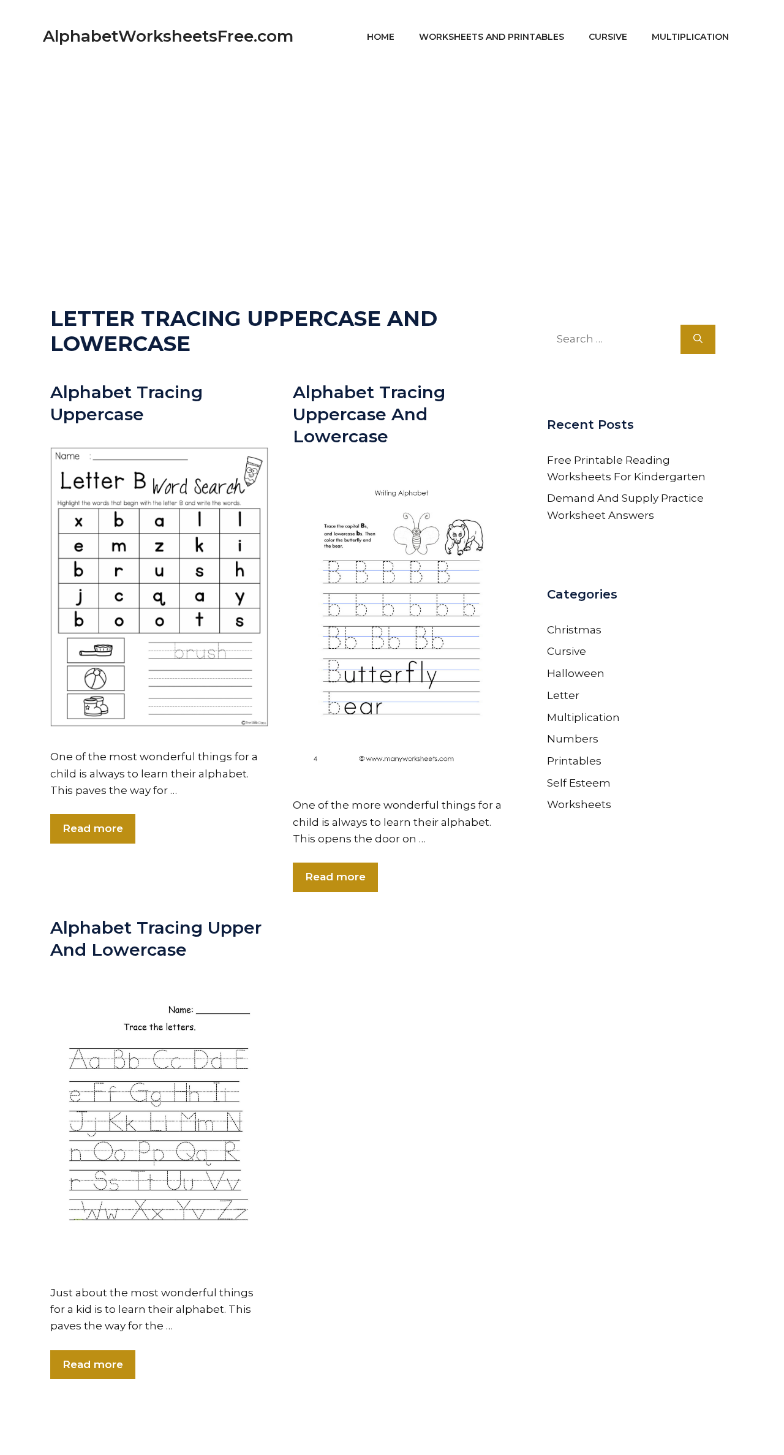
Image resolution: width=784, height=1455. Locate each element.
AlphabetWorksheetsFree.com (168, 36)
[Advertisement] (392, 159)
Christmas (574, 630)
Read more (92, 828)
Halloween (576, 673)
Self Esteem (579, 783)
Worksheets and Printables (491, 36)
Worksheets (579, 804)
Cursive (608, 36)
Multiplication (690, 36)
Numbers (572, 739)
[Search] (697, 339)
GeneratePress (509, 1429)
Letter (563, 695)
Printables (574, 761)
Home (380, 36)
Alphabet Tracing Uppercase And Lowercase (369, 414)
